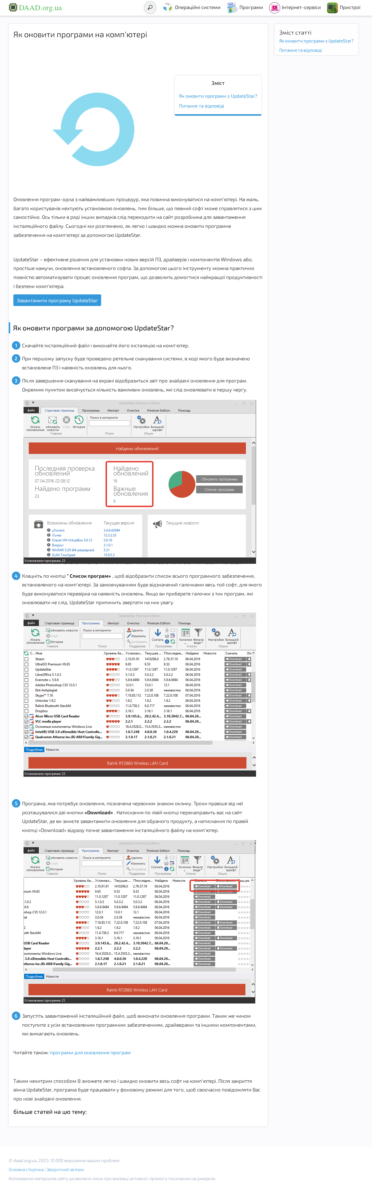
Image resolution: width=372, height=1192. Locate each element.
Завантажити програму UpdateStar (57, 300)
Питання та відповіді (201, 105)
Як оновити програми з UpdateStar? (218, 96)
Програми (251, 7)
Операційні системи (198, 7)
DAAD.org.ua (40, 7)
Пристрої (350, 7)
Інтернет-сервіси (301, 7)
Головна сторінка (26, 1169)
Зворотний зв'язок (65, 1169)
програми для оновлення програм (90, 1052)
